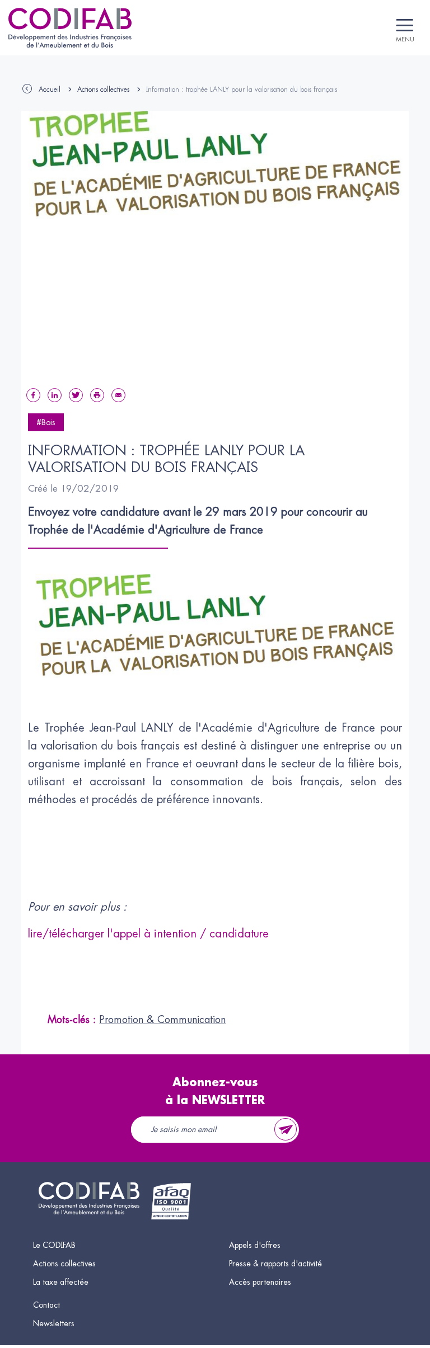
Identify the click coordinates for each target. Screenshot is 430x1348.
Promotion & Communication (162, 1020)
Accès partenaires (260, 1282)
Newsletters (53, 1323)
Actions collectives (103, 89)
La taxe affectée (60, 1282)
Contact (46, 1305)
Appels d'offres (255, 1245)
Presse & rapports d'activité (275, 1263)
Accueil (49, 89)
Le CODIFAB (54, 1245)
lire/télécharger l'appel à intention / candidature (148, 934)
